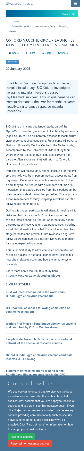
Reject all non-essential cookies (30, 443)
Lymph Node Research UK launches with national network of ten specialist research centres (39, 341)
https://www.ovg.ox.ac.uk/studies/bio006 (33, 275)
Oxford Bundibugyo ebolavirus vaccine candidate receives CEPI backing (39, 357)
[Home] (9, 21)
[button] (75, 3)
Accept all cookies (22, 437)
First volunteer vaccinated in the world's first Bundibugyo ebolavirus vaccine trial (36, 294)
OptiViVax (12, 131)
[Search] (73, 14)
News (16, 21)
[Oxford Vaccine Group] (20, 3)
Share (15, 52)
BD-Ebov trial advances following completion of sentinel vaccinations (38, 310)
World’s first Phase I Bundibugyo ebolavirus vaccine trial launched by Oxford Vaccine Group (41, 325)
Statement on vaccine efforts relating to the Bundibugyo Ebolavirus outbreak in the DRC (35, 372)
